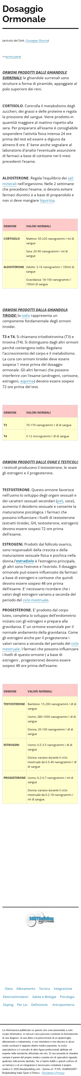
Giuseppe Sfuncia (37, 40)
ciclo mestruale (35, 600)
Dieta (9, 988)
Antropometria (63, 1004)
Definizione (39, 1004)
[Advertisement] (40, 858)
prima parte (13, 56)
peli (60, 500)
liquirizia (47, 200)
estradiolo (25, 561)
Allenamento (25, 988)
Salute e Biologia (44, 997)
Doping (8, 1004)
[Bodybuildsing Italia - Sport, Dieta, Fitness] (40, 920)
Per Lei (22, 1004)
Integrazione (63, 988)
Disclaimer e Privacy (53, 1072)
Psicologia (67, 997)
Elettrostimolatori (15, 997)
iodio (26, 315)
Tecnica (44, 988)
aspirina (27, 381)
